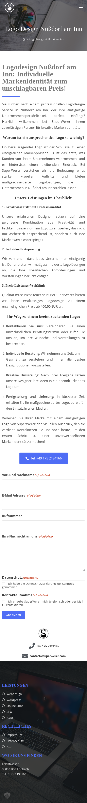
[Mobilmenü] (81, 7)
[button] (7, 795)
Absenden (13, 615)
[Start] (24, 39)
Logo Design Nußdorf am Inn (46, 39)
